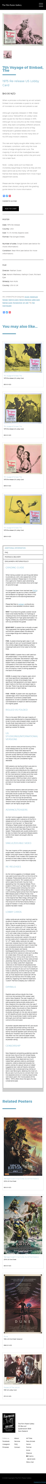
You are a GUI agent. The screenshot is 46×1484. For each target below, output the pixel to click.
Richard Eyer (17, 303)
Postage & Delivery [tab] (13, 557)
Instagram (6, 1444)
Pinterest (5, 1447)
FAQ (16, 1444)
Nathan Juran (7, 303)
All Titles (29, 1438)
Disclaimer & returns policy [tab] (17, 561)
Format (29, 1447)
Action (27, 297)
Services (17, 1441)
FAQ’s (35, 590)
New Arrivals (30, 1441)
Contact (17, 1447)
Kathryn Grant (14, 300)
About (16, 1438)
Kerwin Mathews (25, 300)
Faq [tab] (6, 552)
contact (21, 604)
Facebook (5, 1441)
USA (26, 303)
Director (29, 1453)
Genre (28, 1444)
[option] (23, 29)
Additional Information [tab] (15, 548)
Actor (28, 1450)
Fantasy (5, 300)
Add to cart (11, 209)
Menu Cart (30, 1462)
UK (24, 303)
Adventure (34, 297)
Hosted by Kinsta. (40, 1482)
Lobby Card (36, 300)
